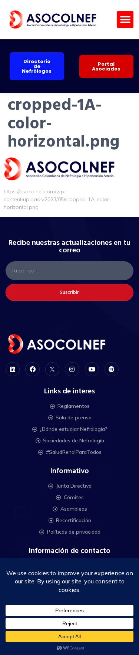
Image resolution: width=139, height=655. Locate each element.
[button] (125, 19)
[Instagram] (72, 369)
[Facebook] (32, 369)
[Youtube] (92, 369)
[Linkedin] (13, 369)
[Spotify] (112, 369)
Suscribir (69, 292)
